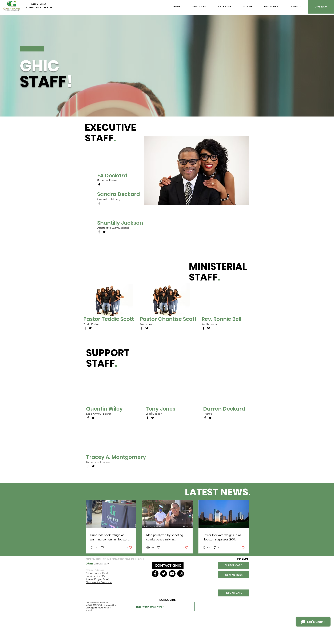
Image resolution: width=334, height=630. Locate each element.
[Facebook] (99, 185)
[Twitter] (104, 232)
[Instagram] (180, 573)
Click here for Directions (99, 582)
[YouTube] (172, 573)
